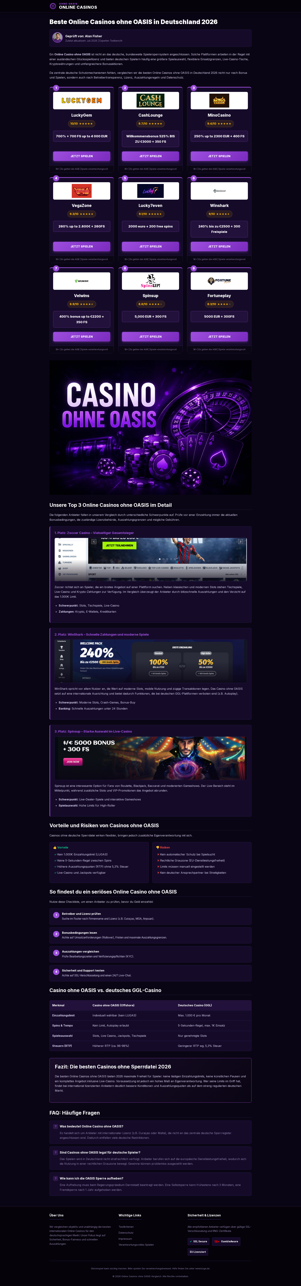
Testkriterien (126, 1226)
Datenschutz (126, 1232)
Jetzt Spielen (82, 156)
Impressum (125, 1238)
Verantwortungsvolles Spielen (136, 1244)
